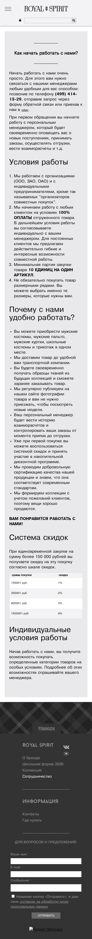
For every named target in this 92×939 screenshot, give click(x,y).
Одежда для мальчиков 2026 (64, 3)
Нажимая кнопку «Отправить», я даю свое (45, 901)
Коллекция (31, 3)
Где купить (32, 820)
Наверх (46, 728)
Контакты (30, 814)
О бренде (13, 3)
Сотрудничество (37, 776)
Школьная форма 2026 (42, 764)
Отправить (46, 916)
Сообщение (21, 880)
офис (24, 110)
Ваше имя (20, 854)
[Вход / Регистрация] (19, 20)
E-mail (17, 867)
